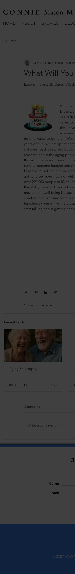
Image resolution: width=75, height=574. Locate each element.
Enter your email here (26, 299)
